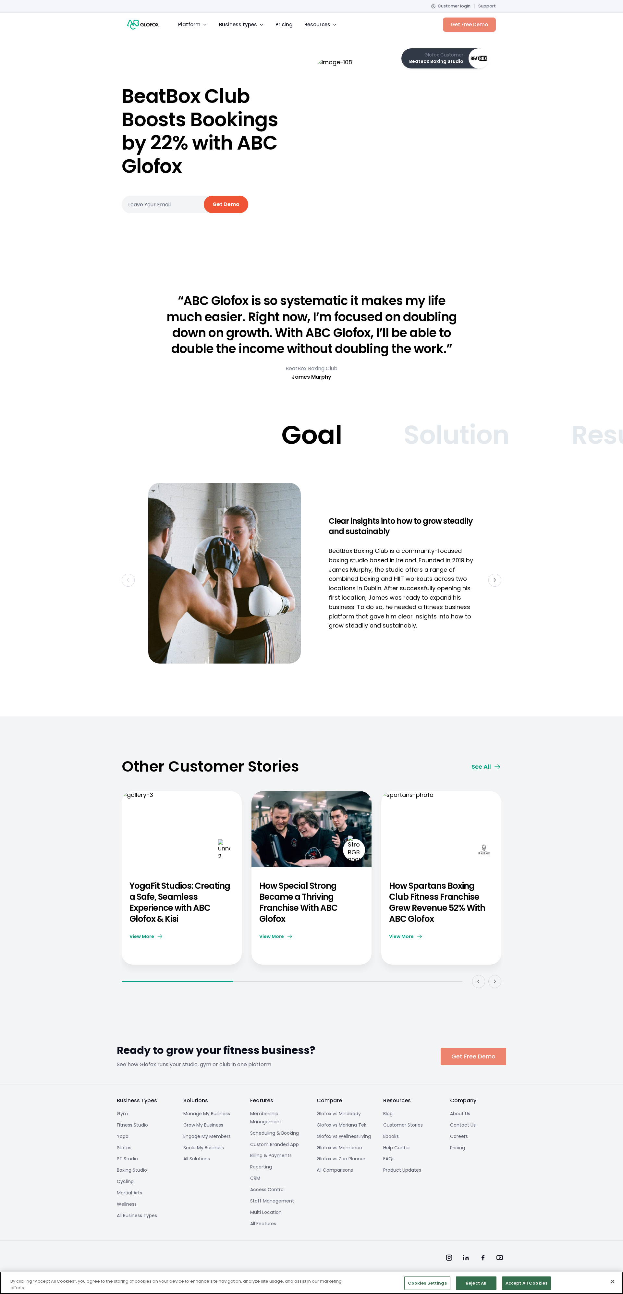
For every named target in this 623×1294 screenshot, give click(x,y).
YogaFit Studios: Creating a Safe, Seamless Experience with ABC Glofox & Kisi (179, 902)
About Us (460, 1113)
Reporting (261, 1167)
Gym (122, 1113)
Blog (388, 1113)
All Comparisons (335, 1170)
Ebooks (391, 1136)
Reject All (476, 1283)
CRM (255, 1178)
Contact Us (463, 1125)
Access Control (267, 1189)
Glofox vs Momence (339, 1147)
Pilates (124, 1147)
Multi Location (266, 1212)
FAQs (389, 1158)
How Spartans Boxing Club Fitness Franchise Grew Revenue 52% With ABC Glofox (437, 902)
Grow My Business (203, 1125)
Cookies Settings (427, 1283)
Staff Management (272, 1201)
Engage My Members (207, 1136)
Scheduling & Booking (274, 1133)
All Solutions (196, 1158)
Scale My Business (203, 1147)
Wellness (127, 1204)
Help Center (396, 1147)
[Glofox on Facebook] (482, 1257)
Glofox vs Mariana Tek (341, 1125)
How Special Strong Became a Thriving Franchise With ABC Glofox (298, 902)
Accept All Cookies (526, 1283)
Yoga (122, 1136)
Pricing (284, 24)
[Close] (612, 1282)
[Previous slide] (478, 981)
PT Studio (127, 1158)
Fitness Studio (132, 1125)
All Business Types (137, 1215)
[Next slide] (494, 580)
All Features (263, 1223)
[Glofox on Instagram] (449, 1257)
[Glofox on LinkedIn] (465, 1257)
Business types (238, 24)
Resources (317, 24)
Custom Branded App (274, 1144)
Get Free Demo (469, 24)
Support (487, 6)
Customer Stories (403, 1125)
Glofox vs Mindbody (339, 1113)
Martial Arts (129, 1193)
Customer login (454, 6)
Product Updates (402, 1170)
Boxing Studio (132, 1170)
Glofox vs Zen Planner (341, 1158)
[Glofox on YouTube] (499, 1257)
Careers (459, 1136)
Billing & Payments (271, 1155)
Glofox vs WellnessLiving (344, 1136)
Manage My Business (206, 1113)
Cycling (125, 1181)
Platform (189, 24)
